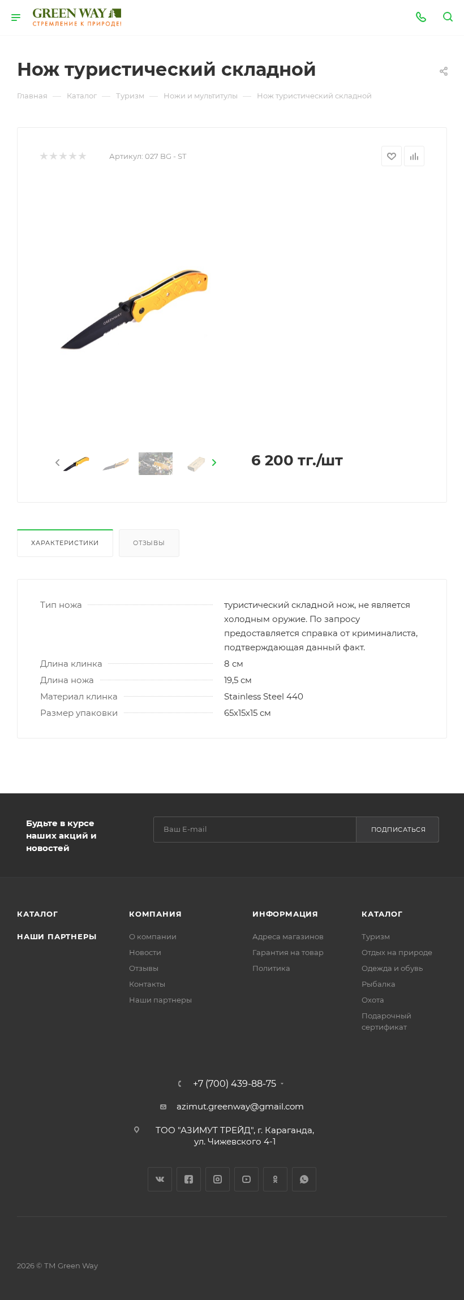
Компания (155, 913)
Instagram (217, 1179)
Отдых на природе (397, 952)
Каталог (37, 913)
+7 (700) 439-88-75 (234, 1084)
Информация (285, 913)
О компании (153, 936)
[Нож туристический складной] (136, 307)
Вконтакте (160, 1179)
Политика (271, 968)
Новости (145, 952)
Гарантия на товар (288, 952)
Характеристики (65, 543)
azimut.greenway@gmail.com (240, 1106)
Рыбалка (379, 983)
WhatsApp (304, 1179)
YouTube (246, 1179)
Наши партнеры (56, 936)
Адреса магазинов (288, 936)
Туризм (376, 936)
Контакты (147, 983)
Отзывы (149, 543)
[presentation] (56, 463)
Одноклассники (275, 1179)
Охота (373, 999)
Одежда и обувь (392, 968)
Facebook (189, 1179)
